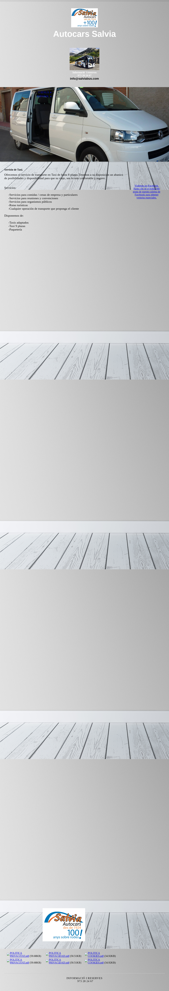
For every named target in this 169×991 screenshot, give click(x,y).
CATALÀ (43, 92)
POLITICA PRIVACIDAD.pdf (59, 954)
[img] (84, 17)
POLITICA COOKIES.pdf (96, 954)
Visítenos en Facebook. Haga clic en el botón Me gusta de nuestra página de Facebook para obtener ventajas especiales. (146, 191)
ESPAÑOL (43, 96)
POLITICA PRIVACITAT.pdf (19, 954)
